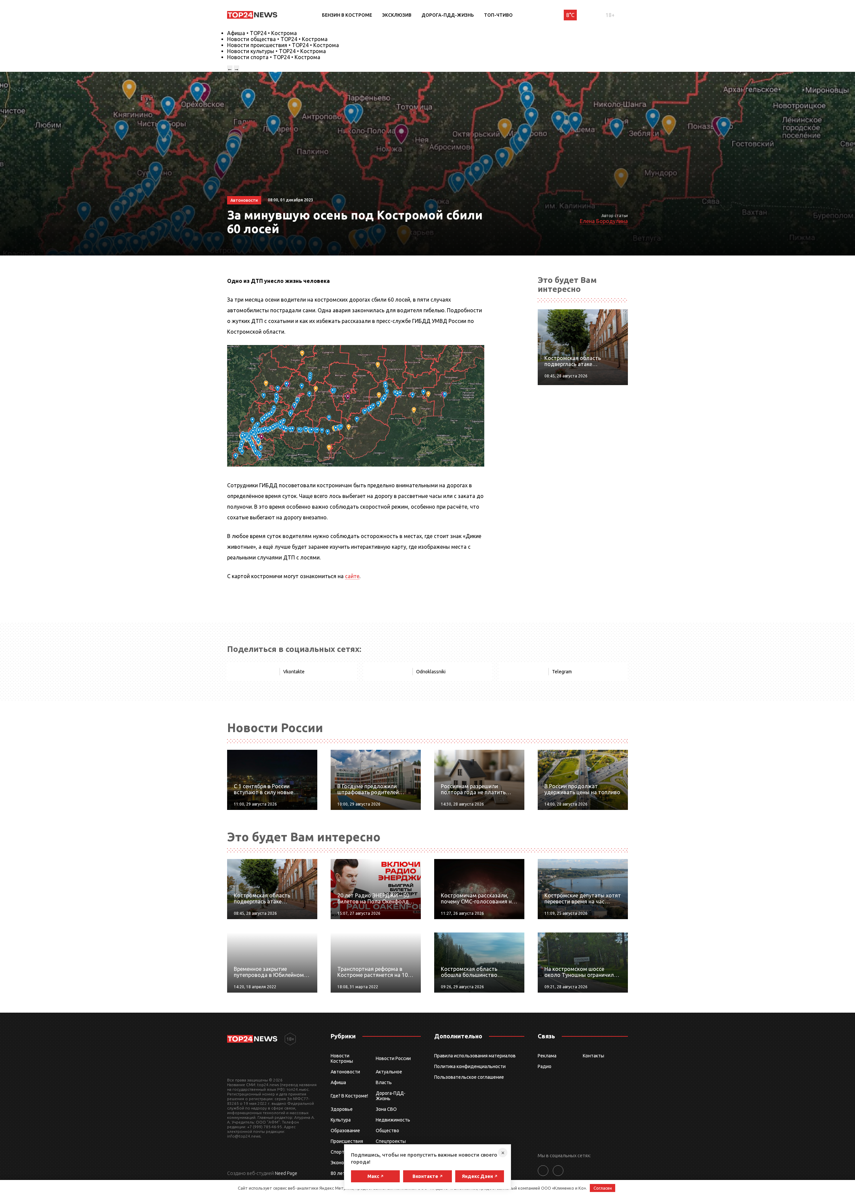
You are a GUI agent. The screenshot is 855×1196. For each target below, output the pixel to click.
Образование (345, 1130)
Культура (341, 1120)
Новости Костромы (342, 1058)
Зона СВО (386, 1109)
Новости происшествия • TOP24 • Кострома (283, 45)
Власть (384, 1082)
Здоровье (342, 1109)
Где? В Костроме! (349, 1095)
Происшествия (347, 1141)
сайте (352, 576)
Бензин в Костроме (347, 15)
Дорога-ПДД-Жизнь (447, 15)
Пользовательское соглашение (469, 1077)
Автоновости (345, 1071)
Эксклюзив (396, 15)
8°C (570, 15)
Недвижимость (393, 1120)
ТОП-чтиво (498, 15)
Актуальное (389, 1071)
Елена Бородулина (604, 221)
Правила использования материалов (475, 1055)
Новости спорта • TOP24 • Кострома (273, 57)
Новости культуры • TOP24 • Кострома (276, 51)
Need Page (286, 1173)
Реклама (547, 1055)
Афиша (338, 1082)
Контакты (593, 1055)
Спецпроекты (391, 1141)
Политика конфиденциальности (470, 1066)
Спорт (337, 1152)
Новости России (393, 1058)
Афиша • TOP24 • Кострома (262, 33)
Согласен (602, 1188)
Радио (544, 1066)
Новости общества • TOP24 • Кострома (277, 39)
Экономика (343, 1162)
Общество (387, 1130)
